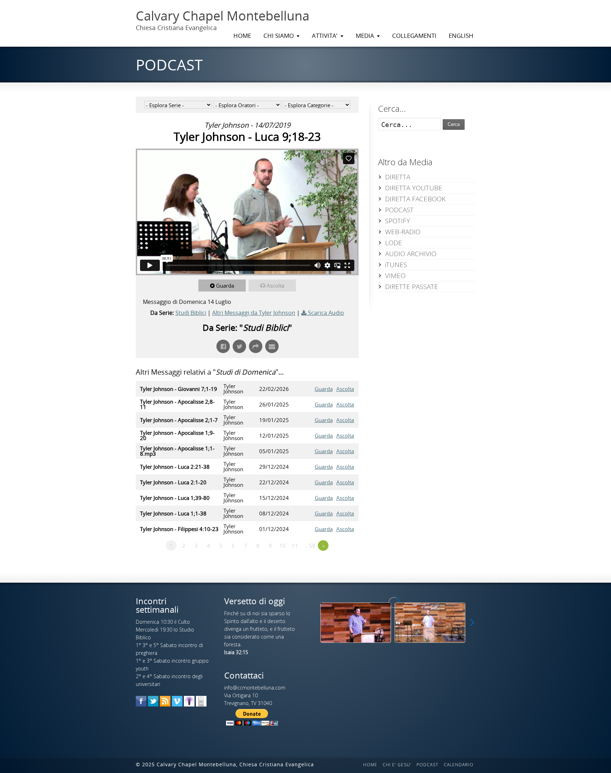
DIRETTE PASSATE (411, 286)
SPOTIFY (397, 220)
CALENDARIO (458, 765)
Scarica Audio (326, 313)
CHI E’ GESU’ (397, 765)
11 (295, 545)
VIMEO (395, 275)
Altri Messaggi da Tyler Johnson (253, 313)
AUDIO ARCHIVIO (410, 253)
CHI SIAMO (278, 35)
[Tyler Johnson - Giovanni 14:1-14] (430, 622)
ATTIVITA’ (324, 35)
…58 (310, 545)
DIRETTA (397, 176)
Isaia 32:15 (236, 652)
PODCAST (399, 209)
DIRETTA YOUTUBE (413, 187)
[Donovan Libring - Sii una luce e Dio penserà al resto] (355, 622)
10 (282, 545)
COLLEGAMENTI (414, 35)
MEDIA (365, 35)
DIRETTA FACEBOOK (415, 198)
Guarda (225, 285)
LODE (393, 242)
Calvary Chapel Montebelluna (222, 16)
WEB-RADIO (402, 231)
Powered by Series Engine (332, 565)
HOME (242, 35)
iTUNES (396, 264)
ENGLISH (461, 35)
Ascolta (275, 285)
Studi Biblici (190, 313)
